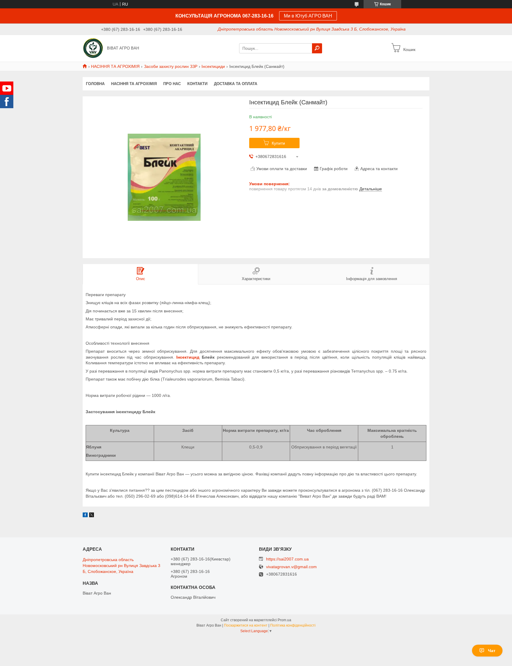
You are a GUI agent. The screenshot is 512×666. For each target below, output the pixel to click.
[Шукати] (317, 48)
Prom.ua (284, 620)
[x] (91, 515)
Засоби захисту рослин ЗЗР (170, 66)
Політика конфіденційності (293, 625)
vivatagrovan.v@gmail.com (291, 567)
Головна (95, 84)
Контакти (197, 84)
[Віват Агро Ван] (93, 48)
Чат (491, 650)
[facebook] (85, 515)
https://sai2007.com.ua (287, 559)
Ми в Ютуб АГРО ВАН (308, 15)
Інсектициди (213, 66)
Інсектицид (187, 357)
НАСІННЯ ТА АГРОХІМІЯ (115, 66)
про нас (172, 84)
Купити (278, 143)
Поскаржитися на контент (246, 625)
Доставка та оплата (235, 84)
